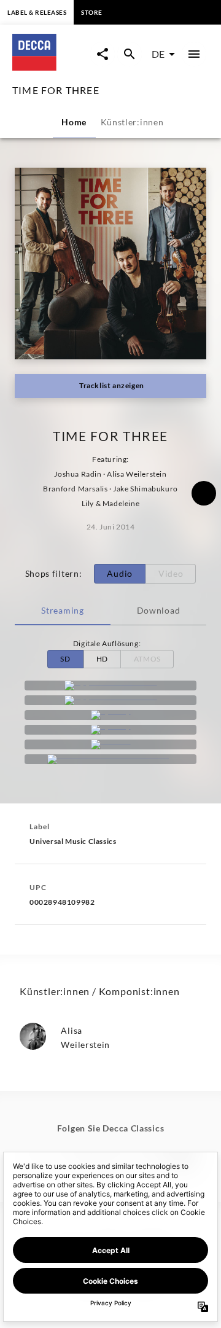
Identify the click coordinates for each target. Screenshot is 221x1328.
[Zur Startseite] (51, 66)
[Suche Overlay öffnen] (129, 54)
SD (65, 658)
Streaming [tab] (62, 610)
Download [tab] (158, 610)
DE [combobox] (158, 54)
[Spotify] (110, 715)
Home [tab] (74, 122)
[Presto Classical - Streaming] (110, 759)
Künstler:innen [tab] (132, 122)
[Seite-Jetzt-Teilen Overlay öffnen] (102, 54)
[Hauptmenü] (194, 54)
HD (102, 658)
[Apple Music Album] (110, 685)
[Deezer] (110, 744)
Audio (120, 573)
